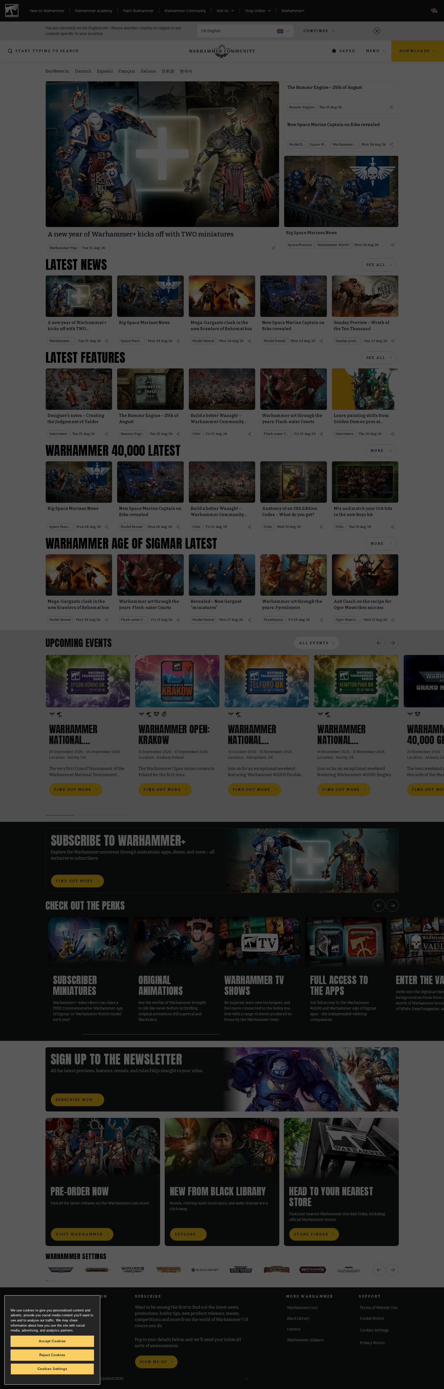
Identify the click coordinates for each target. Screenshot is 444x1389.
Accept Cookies (52, 1341)
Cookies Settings (52, 1369)
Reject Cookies (52, 1355)
